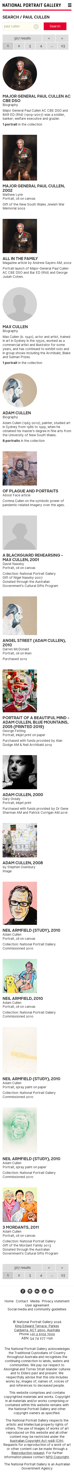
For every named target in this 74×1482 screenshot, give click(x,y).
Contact (22, 1301)
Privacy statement (56, 1301)
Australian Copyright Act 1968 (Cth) (37, 1441)
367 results (22, 38)
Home (9, 1301)
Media (35, 1301)
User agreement (37, 1305)
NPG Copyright (57, 1457)
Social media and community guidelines (37, 1309)
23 (63, 46)
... (52, 46)
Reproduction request (27, 1453)
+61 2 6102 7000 (42, 1334)
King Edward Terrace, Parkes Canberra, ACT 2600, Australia (37, 1328)
